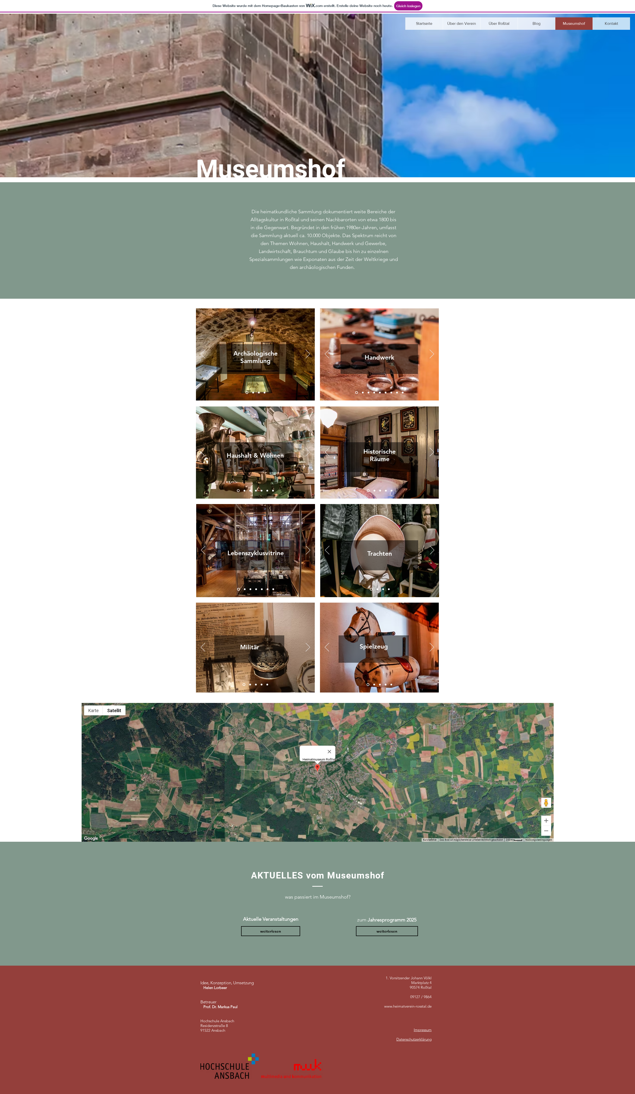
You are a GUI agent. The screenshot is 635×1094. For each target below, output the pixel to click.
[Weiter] (308, 354)
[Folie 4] (264, 393)
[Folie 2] (253, 393)
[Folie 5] (385, 393)
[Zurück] (203, 354)
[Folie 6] (391, 393)
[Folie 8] (403, 393)
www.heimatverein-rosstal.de (408, 1006)
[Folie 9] (356, 392)
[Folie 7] (397, 393)
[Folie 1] (247, 392)
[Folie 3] (259, 393)
